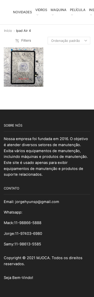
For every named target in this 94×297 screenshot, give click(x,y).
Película (77, 10)
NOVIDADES (22, 12)
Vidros (41, 10)
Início (8, 31)
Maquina (58, 10)
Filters (26, 40)
